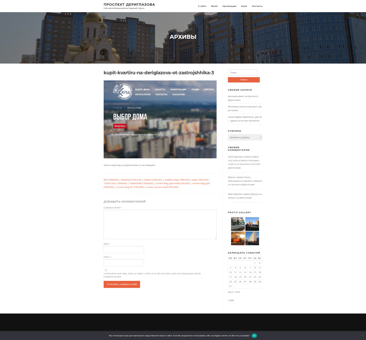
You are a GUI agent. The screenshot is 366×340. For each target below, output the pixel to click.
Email (108, 257)
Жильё (214, 6)
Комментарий (113, 207)
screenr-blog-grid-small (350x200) (173, 183)
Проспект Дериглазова (129, 4)
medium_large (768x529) (177, 179)
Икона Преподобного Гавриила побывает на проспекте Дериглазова (245, 181)
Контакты (257, 6)
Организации (229, 6)
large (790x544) (200, 179)
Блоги (244, 6)
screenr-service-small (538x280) (162, 187)
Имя (107, 244)
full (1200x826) (111, 179)
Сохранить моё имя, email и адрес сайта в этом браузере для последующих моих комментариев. (152, 275)
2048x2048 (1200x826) (141, 183)
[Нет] (362, 335)
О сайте (202, 6)
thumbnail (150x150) (131, 179)
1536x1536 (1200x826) (115, 183)
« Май (231, 300)
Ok (254, 335)
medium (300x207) (153, 179)
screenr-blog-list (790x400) (130, 187)
